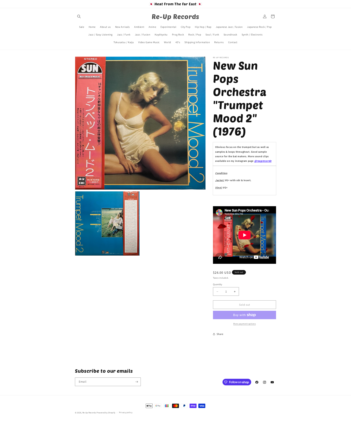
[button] (79, 16)
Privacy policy (126, 412)
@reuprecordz (262, 161)
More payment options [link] (244, 323)
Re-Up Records (89, 412)
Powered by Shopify (106, 412)
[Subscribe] (137, 381)
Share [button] (220, 334)
